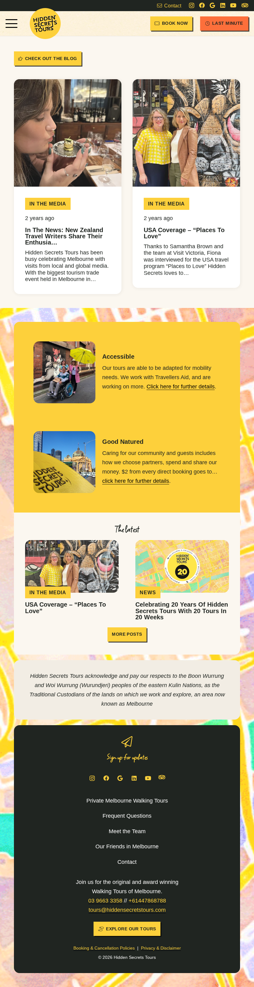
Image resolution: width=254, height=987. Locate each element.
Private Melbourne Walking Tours (127, 801)
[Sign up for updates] (127, 741)
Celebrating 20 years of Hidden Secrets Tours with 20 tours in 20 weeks (181, 610)
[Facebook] (202, 5)
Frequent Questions (127, 816)
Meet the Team (127, 831)
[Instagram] (191, 5)
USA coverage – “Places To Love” (184, 233)
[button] (11, 23)
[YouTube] (233, 5)
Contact (127, 862)
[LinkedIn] (222, 5)
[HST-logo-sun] (45, 23)
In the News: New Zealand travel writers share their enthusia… (64, 236)
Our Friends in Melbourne (127, 846)
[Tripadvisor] (244, 5)
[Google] (212, 5)
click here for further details (135, 481)
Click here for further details (181, 386)
